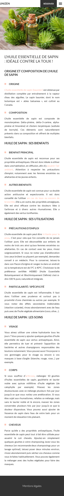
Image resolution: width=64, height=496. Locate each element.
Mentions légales (32, 486)
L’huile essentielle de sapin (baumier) (23, 89)
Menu (60, 3)
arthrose (30, 375)
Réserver (48, 3)
